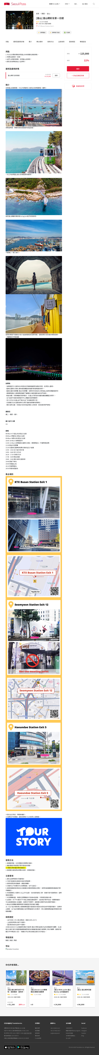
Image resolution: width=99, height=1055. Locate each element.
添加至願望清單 (78, 75)
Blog (82, 1035)
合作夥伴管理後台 (70, 1035)
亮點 (7, 41)
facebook (84, 1028)
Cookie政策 (38, 1038)
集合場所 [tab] (40, 41)
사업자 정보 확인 (28, 1033)
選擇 (56, 75)
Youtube (83, 1033)
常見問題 (37, 1030)
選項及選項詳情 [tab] (18, 41)
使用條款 (37, 1033)
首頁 (37, 13)
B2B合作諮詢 (69, 1033)
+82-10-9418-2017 (55, 1030)
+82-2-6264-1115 (55, 1028)
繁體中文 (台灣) (54, 4)
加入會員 (85, 4)
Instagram (84, 1030)
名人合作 (68, 1038)
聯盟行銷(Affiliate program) (72, 1030)
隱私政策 (37, 1035)
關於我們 (37, 1028)
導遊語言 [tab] (83, 41)
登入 (75, 4)
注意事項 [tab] (61, 41)
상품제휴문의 (69, 1028)
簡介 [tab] (30, 41)
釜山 (48, 13)
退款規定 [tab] (72, 41)
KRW (66, 4)
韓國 (43, 13)
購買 (77, 69)
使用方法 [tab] (50, 41)
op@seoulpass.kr (55, 1033)
